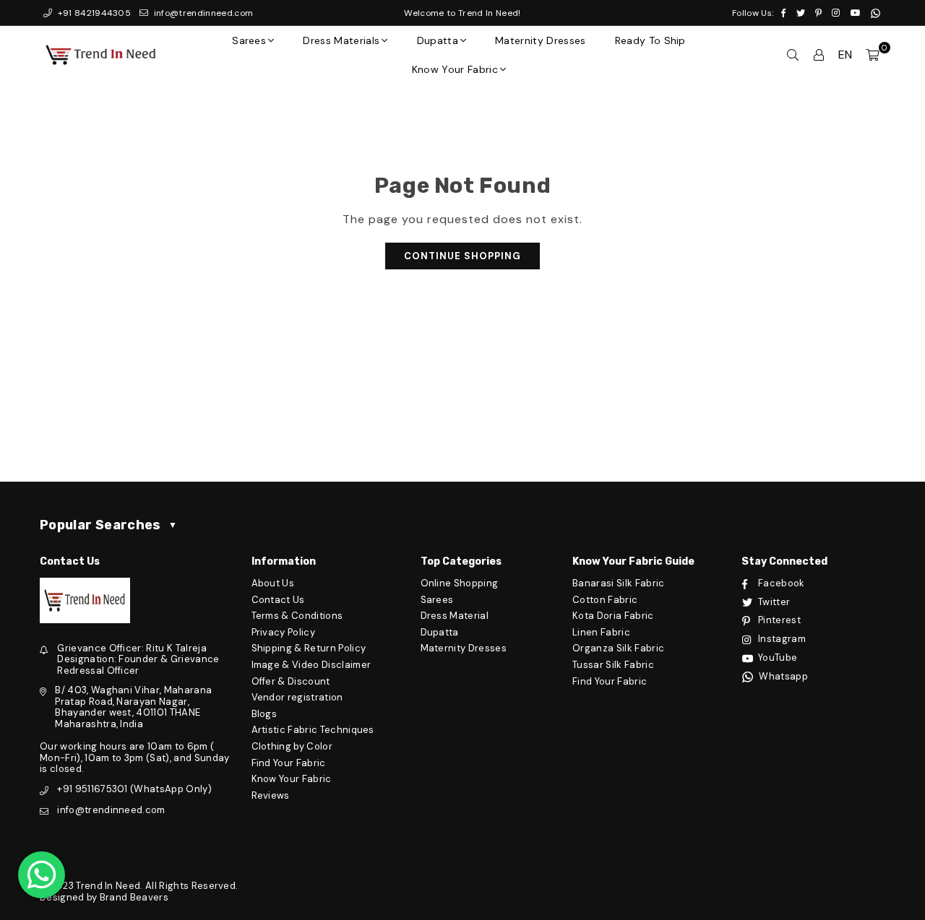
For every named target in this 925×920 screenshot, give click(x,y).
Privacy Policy (283, 632)
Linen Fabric (601, 632)
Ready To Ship (650, 40)
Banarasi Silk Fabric (618, 583)
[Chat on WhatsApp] (41, 874)
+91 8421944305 (93, 13)
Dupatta (437, 40)
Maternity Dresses (540, 40)
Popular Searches (108, 524)
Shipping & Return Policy (308, 648)
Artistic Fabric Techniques (312, 730)
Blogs (264, 714)
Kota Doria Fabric (612, 615)
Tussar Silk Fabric (613, 665)
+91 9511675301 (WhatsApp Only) (134, 789)
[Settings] (819, 55)
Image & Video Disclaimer (311, 665)
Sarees (249, 40)
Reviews (270, 795)
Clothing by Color (291, 746)
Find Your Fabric (288, 763)
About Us (273, 583)
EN (845, 54)
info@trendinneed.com (202, 13)
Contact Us (278, 600)
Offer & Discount (290, 681)
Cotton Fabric (604, 600)
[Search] (793, 55)
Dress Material (455, 615)
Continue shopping (462, 256)
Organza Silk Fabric (618, 648)
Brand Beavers (134, 897)
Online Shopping (460, 583)
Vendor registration (297, 697)
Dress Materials (341, 40)
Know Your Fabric (455, 69)
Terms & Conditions (297, 615)
